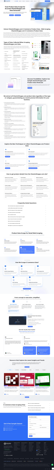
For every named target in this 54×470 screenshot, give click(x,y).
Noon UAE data (27, 458)
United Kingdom (20, 461)
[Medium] (10, 455)
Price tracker (31, 458)
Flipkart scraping (22, 458)
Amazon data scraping (10, 458)
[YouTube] (11, 455)
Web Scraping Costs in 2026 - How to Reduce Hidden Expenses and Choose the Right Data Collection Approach (10, 388)
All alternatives (45, 454)
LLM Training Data (38, 451)
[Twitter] (5, 455)
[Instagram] (9, 455)
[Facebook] (4, 455)
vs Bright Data (45, 451)
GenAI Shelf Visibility (38, 452)
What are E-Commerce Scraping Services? (33, 403)
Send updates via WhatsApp (33, 423)
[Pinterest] (6, 455)
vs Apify (44, 453)
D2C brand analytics (36, 458)
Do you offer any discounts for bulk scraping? (14, 212)
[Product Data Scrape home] (7, 1)
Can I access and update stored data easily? (14, 223)
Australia (36, 461)
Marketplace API (42, 458)
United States (14, 461)
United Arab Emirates (30, 461)
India (25, 461)
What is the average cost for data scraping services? (15, 210)
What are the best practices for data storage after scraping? (16, 216)
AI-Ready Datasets (39, 450)
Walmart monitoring (16, 458)
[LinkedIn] (8, 455)
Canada (41, 461)
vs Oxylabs (45, 452)
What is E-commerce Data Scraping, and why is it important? (36, 407)
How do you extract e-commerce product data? (34, 405)
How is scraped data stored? (12, 214)
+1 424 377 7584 (6, 453)
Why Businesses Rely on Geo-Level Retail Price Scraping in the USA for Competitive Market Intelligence (27, 388)
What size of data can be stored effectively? (14, 221)
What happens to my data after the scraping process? (15, 225)
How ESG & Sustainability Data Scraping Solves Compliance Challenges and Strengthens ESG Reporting (42, 388)
